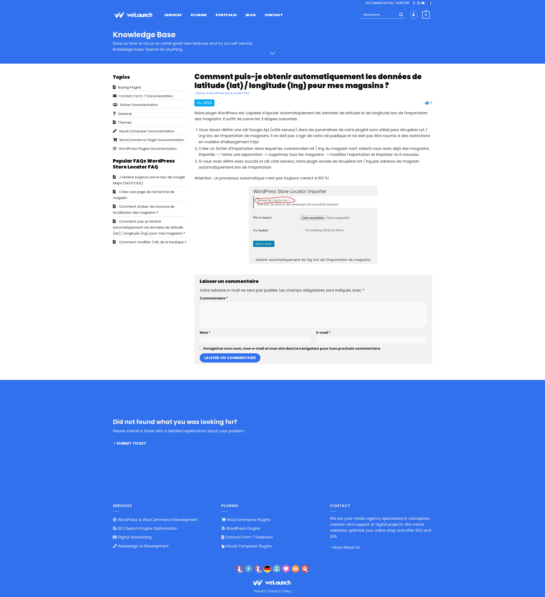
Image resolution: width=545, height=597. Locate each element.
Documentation (379, 3)
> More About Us (345, 547)
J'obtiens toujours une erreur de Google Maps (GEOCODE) (149, 180)
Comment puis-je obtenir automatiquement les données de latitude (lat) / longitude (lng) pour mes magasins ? (149, 227)
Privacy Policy (280, 591)
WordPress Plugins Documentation (148, 148)
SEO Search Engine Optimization (146, 528)
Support (403, 3)
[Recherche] (401, 15)
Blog (251, 15)
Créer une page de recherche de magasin (143, 194)
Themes (125, 122)
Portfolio (226, 15)
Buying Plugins (129, 87)
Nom (205, 332)
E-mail (323, 332)
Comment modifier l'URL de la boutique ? (152, 242)
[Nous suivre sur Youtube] (423, 3)
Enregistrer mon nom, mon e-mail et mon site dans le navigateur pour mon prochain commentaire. (292, 348)
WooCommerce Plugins (248, 519)
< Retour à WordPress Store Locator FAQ (222, 93)
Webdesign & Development (143, 546)
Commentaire (214, 298)
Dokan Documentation (139, 104)
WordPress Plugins (242, 528)
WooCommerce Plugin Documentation (151, 139)
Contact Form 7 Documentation (146, 96)
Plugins (199, 15)
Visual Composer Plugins (248, 546)
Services (173, 15)
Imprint (260, 591)
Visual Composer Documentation (146, 131)
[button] (413, 15)
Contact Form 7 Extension (248, 537)
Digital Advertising (134, 537)
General (125, 113)
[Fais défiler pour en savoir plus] (272, 53)
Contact (274, 15)
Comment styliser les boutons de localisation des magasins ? (143, 209)
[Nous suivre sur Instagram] (418, 3)
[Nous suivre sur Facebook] (414, 3)
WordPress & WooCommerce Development (157, 519)
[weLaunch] (134, 15)
